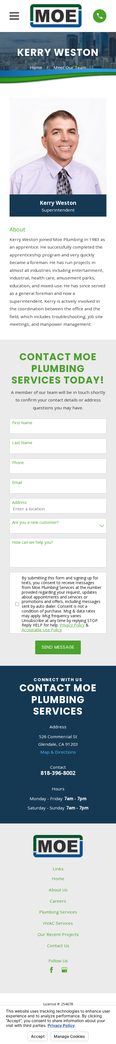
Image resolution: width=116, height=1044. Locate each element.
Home (58, 878)
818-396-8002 (58, 773)
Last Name (22, 442)
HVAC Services (58, 923)
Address (19, 502)
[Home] (56, 15)
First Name (22, 423)
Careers (58, 901)
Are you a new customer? (35, 522)
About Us (58, 889)
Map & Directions (58, 752)
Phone (18, 462)
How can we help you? (32, 542)
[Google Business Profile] (64, 970)
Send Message (58, 647)
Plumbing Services (58, 912)
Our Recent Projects (58, 934)
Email (17, 482)
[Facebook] (51, 970)
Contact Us (58, 945)
